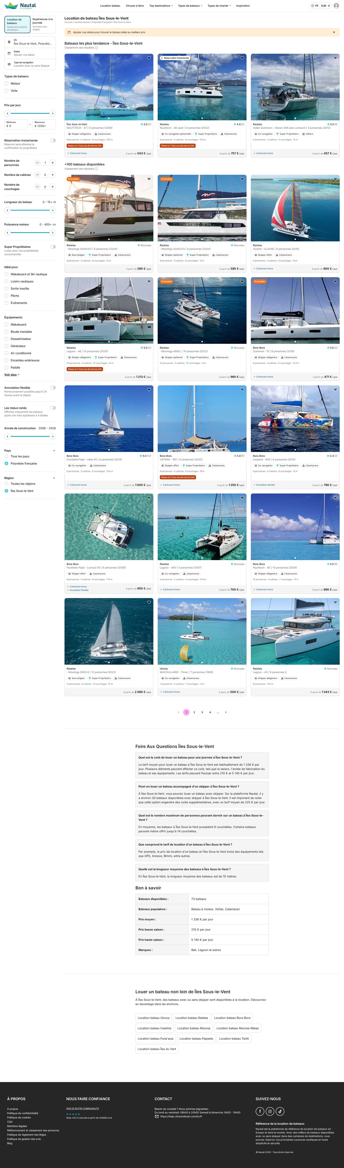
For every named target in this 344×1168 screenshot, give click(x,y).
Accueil (68, 22)
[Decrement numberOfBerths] (37, 186)
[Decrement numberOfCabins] (37, 174)
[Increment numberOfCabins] (52, 175)
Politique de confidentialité (22, 1113)
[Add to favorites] (149, 58)
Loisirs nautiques (22, 281)
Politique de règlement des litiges (26, 1134)
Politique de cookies (19, 1117)
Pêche (15, 295)
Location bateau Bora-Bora (232, 1018)
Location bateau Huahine (154, 1028)
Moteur (15, 83)
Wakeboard (18, 324)
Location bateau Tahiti (234, 1038)
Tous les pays (20, 456)
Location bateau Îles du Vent (157, 1049)
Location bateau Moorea (193, 1028)
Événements (19, 303)
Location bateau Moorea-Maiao (237, 1028)
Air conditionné (21, 353)
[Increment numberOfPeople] (52, 163)
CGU (10, 1121)
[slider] (7, 113)
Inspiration (243, 5)
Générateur (18, 346)
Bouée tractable (21, 331)
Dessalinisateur (21, 339)
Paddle (15, 367)
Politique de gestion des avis (24, 1138)
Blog (9, 1143)
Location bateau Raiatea (192, 1018)
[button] (109, 118)
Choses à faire (135, 5)
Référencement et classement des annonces (33, 1130)
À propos (12, 1108)
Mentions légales (17, 1126)
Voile (14, 90)
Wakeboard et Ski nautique (29, 274)
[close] (334, 32)
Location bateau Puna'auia (155, 1038)
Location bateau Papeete (196, 1038)
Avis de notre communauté (82, 1108)
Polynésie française (102, 22)
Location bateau (110, 5)
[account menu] (336, 5)
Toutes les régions (23, 483)
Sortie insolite (20, 288)
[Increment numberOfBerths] (52, 187)
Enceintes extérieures (25, 360)
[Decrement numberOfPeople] (37, 162)
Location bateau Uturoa (153, 1018)
